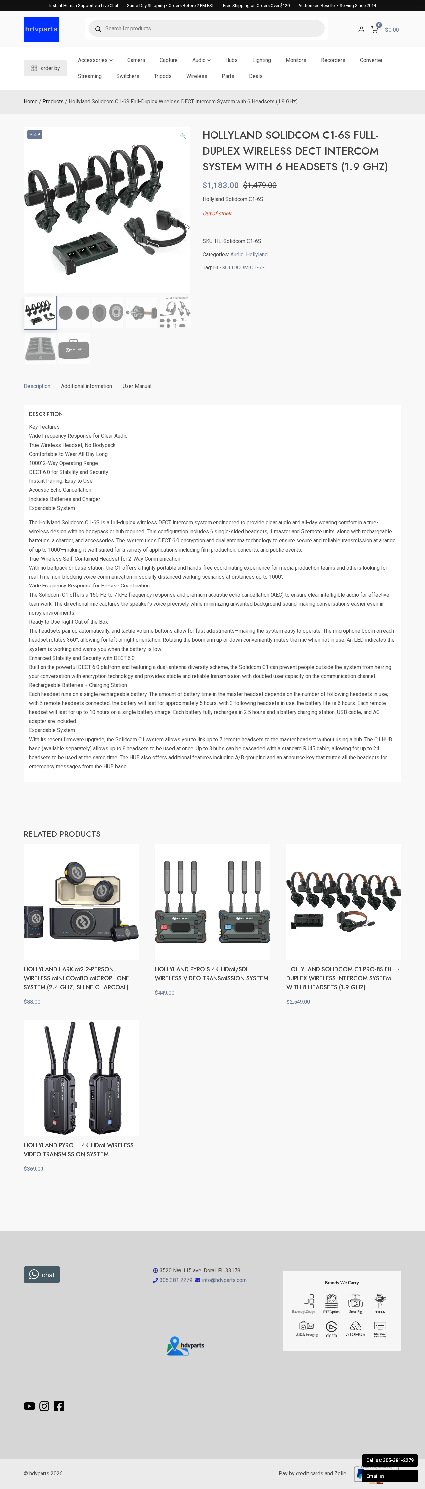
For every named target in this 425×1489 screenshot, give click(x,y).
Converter (371, 60)
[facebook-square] (59, 1406)
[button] (183, 136)
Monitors (296, 60)
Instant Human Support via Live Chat (83, 5)
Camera (136, 60)
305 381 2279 (176, 1280)
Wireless (196, 76)
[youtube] (30, 1406)
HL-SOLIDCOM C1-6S (239, 268)
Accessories (93, 60)
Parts (228, 76)
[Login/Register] (361, 29)
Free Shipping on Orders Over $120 (256, 5)
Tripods (163, 76)
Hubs (231, 60)
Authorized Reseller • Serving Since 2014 (337, 5)
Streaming (90, 76)
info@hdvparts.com (224, 1280)
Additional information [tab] (86, 386)
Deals (256, 76)
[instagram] (45, 1406)
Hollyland (257, 254)
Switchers (127, 76)
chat (48, 1274)
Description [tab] (37, 386)
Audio (199, 60)
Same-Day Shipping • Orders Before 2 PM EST (170, 5)
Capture (169, 60)
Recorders (333, 60)
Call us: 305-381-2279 (390, 1460)
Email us (375, 1476)
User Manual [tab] (137, 386)
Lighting (261, 60)
